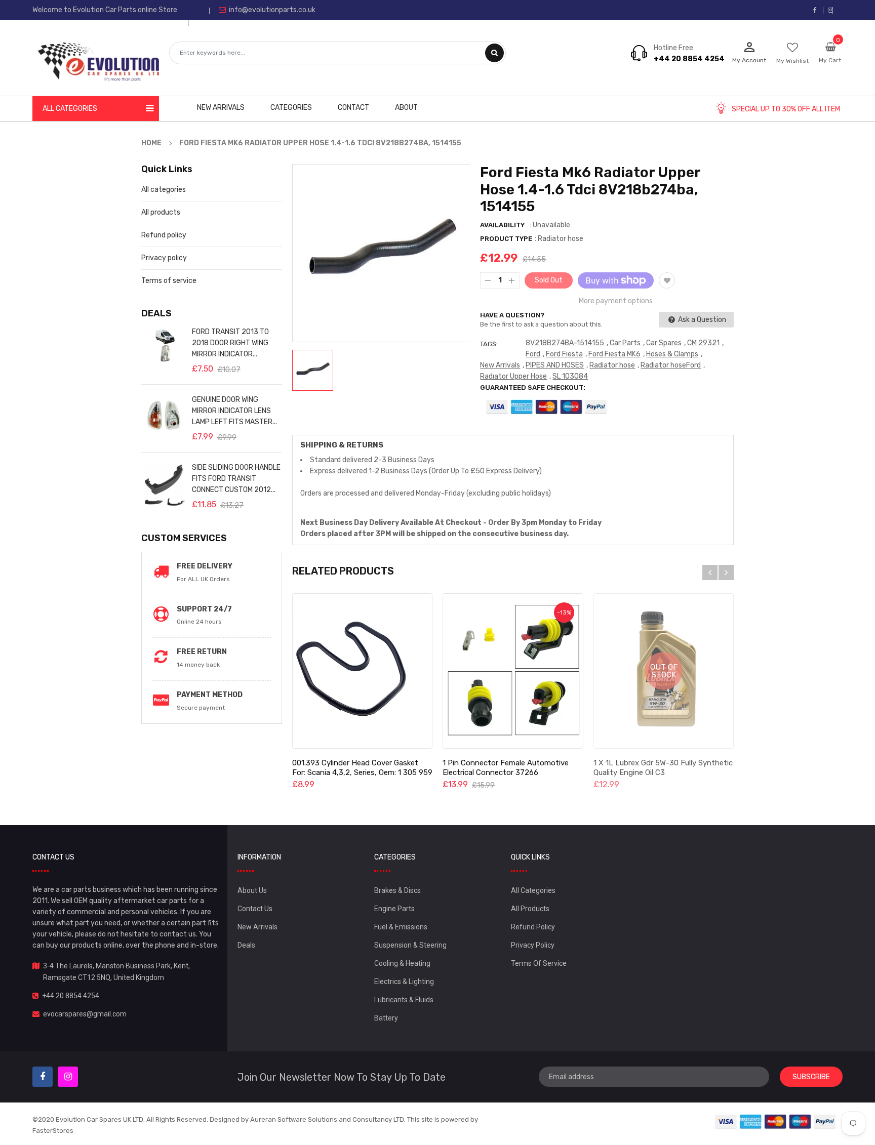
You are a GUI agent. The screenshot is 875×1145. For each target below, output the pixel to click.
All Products (530, 909)
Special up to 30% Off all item (786, 109)
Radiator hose (612, 365)
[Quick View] (362, 671)
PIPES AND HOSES (555, 365)
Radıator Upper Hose (513, 376)
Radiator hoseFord (671, 365)
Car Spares (664, 343)
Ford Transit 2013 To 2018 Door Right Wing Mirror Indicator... (230, 343)
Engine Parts (394, 909)
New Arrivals (500, 365)
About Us (252, 890)
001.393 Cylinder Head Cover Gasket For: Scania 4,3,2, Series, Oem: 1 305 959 (362, 767)
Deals (246, 945)
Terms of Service (539, 963)
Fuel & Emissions (400, 927)
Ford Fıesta (564, 354)
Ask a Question (701, 319)
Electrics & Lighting (404, 981)
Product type (506, 238)
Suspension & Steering (410, 945)
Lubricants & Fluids (403, 1000)
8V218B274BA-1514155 (565, 343)
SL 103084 (570, 376)
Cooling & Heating (402, 963)
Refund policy (163, 235)
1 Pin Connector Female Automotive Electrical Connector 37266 (506, 767)
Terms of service (168, 280)
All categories (163, 189)
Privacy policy (164, 258)
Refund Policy (533, 927)
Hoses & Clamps (672, 354)
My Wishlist (792, 60)
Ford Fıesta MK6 (614, 354)
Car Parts (625, 343)
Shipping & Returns (341, 444)
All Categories (533, 890)
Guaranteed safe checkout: (532, 387)
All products (160, 212)
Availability (502, 225)
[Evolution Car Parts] (776, 1121)
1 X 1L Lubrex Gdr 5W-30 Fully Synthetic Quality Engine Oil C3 (663, 767)
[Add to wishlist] (667, 280)
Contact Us (254, 909)
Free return (202, 651)
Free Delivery (204, 566)
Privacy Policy (532, 945)
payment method (210, 694)
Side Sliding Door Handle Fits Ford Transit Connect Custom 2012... (236, 478)
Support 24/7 (204, 609)
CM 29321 (703, 343)
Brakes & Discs (397, 890)
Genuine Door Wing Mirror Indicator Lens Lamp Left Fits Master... (234, 410)
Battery (386, 1018)
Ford (533, 354)
